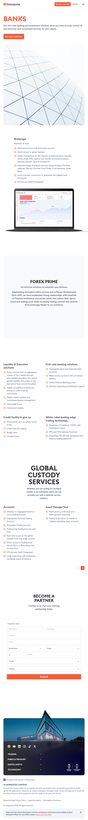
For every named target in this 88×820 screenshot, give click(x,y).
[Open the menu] (83, 4)
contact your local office (43, 815)
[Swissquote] (11, 4)
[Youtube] (14, 747)
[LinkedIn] (19, 747)
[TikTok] (29, 747)
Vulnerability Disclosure (52, 800)
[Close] (80, 812)
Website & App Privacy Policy (14, 800)
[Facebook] (9, 747)
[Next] (83, 568)
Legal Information (34, 800)
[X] (34, 747)
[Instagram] (24, 747)
